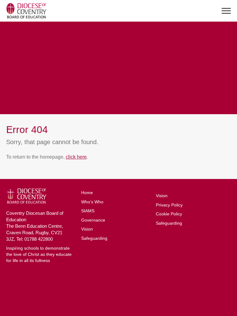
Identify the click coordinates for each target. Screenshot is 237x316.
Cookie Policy (169, 213)
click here (76, 157)
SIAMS (87, 210)
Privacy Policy (169, 204)
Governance (93, 220)
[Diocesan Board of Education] (26, 11)
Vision (87, 229)
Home (87, 192)
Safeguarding (94, 238)
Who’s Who (92, 201)
